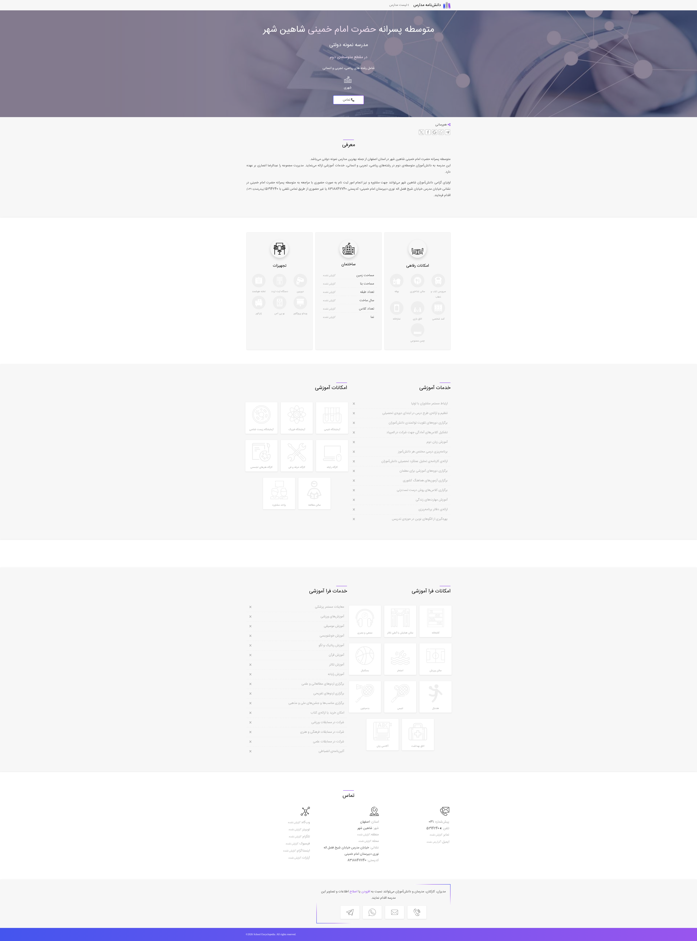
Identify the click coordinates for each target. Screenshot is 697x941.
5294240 (271, 189)
